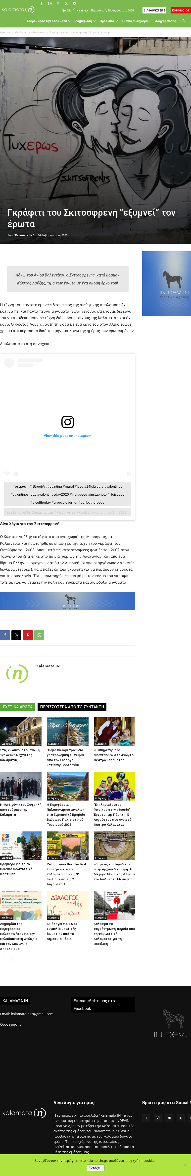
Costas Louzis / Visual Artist (53, 512)
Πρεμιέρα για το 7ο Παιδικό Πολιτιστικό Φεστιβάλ (16, 869)
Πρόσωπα (107, 21)
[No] (184, 1165)
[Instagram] (49, 3)
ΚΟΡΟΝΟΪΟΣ (181, 10)
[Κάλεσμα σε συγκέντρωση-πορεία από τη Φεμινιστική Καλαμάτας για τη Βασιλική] (114, 905)
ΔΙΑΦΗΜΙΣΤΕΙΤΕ (154, 10)
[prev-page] (3, 959)
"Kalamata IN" (24, 235)
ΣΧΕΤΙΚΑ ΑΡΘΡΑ (17, 707)
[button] (183, 20)
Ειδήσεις (6, 743)
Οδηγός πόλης (165, 21)
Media (18, 32)
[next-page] (11, 959)
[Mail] (58, 3)
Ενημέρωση (83, 21)
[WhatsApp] (39, 635)
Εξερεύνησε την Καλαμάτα (47, 21)
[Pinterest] (28, 635)
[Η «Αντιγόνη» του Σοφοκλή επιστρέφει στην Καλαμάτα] (21, 786)
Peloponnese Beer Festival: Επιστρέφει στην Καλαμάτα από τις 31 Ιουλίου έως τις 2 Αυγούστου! (67, 874)
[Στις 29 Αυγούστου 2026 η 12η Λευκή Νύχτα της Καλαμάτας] (21, 731)
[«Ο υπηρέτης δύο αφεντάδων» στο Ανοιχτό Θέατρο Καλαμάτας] (114, 731)
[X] (66, 3)
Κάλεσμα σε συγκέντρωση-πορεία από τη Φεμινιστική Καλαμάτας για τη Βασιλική (114, 934)
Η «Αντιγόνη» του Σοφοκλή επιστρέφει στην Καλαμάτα (20, 809)
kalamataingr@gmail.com (32, 1013)
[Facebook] (41, 3)
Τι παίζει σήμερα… (136, 21)
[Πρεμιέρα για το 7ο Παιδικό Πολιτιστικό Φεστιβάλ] (21, 845)
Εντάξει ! (95, 1168)
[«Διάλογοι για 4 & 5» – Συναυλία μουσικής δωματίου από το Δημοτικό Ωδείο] (67, 905)
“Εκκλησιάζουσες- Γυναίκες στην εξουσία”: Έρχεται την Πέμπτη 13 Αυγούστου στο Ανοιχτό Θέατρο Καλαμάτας (112, 814)
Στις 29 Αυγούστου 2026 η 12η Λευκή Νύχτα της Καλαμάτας (20, 755)
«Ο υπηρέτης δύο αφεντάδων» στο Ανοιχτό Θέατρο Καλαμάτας (114, 755)
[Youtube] (74, 3)
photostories (36, 32)
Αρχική (5, 32)
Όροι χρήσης (10, 1024)
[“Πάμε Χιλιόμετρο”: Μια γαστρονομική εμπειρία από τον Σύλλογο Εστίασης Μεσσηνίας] (67, 731)
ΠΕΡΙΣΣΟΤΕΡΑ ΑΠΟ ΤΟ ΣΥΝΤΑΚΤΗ (72, 707)
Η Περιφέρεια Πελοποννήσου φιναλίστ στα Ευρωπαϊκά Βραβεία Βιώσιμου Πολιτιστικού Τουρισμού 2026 (66, 814)
